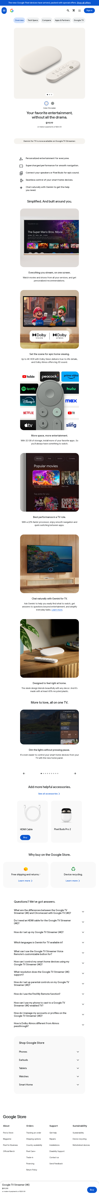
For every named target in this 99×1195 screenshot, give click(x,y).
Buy (92, 1190)
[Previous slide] (24, 773)
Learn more (57, 610)
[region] (49, 63)
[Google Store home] (12, 10)
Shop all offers (84, 3)
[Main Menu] (4, 10)
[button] (68, 10)
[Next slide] (75, 773)
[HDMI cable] (32, 822)
